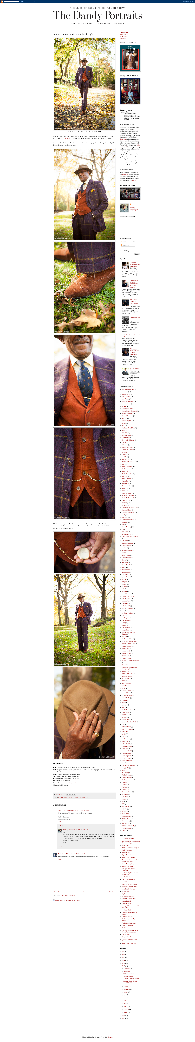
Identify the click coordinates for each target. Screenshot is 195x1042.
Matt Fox (124, 636)
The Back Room (126, 775)
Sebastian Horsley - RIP (128, 898)
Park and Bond (126, 693)
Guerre (124, 560)
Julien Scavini (126, 606)
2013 (123, 963)
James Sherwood (126, 594)
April (125, 1003)
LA (123, 610)
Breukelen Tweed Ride (128, 428)
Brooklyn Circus (126, 435)
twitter (134, 180)
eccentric (124, 503)
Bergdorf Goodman (127, 416)
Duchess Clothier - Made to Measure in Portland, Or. (129, 860)
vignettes (124, 809)
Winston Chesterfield (128, 826)
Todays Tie (125, 794)
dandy (65, 797)
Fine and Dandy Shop (128, 864)
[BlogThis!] (69, 795)
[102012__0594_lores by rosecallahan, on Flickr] (84, 333)
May (125, 1000)
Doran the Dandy (127, 493)
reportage (124, 717)
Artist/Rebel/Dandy (127, 408)
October (126, 986)
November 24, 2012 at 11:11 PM (78, 829)
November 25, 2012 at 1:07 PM (76, 854)
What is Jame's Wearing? (129, 943)
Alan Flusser (125, 399)
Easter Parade (125, 500)
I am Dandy (125, 574)
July (125, 995)
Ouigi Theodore (126, 683)
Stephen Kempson (75, 783)
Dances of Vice (126, 459)
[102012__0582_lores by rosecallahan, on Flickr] (84, 426)
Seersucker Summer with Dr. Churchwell (135, 264)
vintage (124, 811)
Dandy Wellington (127, 474)
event (123, 515)
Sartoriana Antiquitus (128, 896)
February (126, 1009)
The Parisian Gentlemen (128, 923)
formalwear (125, 532)
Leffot (123, 615)
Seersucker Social (127, 751)
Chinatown (125, 445)
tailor (123, 770)
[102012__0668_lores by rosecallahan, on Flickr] (84, 572)
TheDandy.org (126, 934)
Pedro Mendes (126, 698)
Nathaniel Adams (126, 671)
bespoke (60, 797)
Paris (123, 688)
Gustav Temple (126, 565)
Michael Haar (125, 648)
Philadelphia (125, 700)
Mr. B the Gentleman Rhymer (130, 660)
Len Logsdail (125, 618)
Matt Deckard (62, 854)
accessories (125, 392)
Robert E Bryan (126, 727)
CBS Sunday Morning (128, 440)
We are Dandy (126, 821)
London (124, 625)
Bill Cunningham (127, 420)
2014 (123, 960)
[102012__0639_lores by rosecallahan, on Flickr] (84, 130)
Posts (124, 241)
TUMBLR (123, 38)
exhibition (124, 517)
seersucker (125, 748)
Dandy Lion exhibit (127, 466)
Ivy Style (124, 591)
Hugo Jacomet (126, 572)
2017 (123, 951)
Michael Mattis (126, 651)
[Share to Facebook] (73, 795)
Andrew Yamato (126, 404)
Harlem (124, 567)
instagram (124, 582)
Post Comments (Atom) (68, 895)
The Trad (124, 787)
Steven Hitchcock (127, 760)
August (126, 992)
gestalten (124, 548)
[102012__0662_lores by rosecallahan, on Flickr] (84, 519)
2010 (123, 1018)
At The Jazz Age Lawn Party (134, 369)
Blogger (110, 1037)
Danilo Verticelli (126, 478)
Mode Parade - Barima (128, 889)
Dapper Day (125, 481)
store (123, 763)
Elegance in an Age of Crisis (130, 507)
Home (84, 892)
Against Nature (126, 394)
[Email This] (67, 795)
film (123, 524)
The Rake (124, 785)
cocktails (124, 457)
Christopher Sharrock (128, 449)
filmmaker (125, 174)
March (126, 1006)
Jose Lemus (125, 603)
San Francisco (126, 739)
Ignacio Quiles (126, 577)
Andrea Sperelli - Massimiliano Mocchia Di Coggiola (131, 842)
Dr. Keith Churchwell (128, 498)
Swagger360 (125, 768)
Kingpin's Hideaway (127, 608)
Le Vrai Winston (126, 877)
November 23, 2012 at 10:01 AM (79, 810)
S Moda (124, 736)
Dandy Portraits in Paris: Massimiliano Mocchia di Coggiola (134, 284)
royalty (124, 734)
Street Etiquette (126, 903)
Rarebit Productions (127, 710)
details (123, 490)
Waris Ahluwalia (126, 816)
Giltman (124, 553)
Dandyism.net (126, 852)
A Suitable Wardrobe (128, 389)
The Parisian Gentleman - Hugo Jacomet (134, 301)
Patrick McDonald (127, 695)
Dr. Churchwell (65, 138)
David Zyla (125, 488)
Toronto (124, 799)
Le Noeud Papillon (127, 613)
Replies (62, 826)
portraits (85, 797)
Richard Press (125, 719)
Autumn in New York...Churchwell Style (131, 977)
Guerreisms (125, 562)
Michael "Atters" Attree (128, 643)
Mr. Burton (125, 665)
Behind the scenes (127, 413)
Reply (59, 822)
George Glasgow (126, 545)
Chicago (124, 442)
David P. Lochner (127, 486)
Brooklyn (124, 433)
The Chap (124, 782)
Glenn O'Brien (126, 555)
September (127, 989)
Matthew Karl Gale (127, 639)
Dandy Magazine (126, 469)
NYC (81, 797)
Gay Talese (125, 540)
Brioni (123, 430)
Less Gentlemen (126, 620)
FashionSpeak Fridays (128, 519)
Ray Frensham (126, 712)
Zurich (124, 830)
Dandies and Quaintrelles (129, 462)
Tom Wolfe (125, 796)
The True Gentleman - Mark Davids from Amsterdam (130, 931)
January (126, 1012)
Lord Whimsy (126, 627)
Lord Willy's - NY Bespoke (129, 884)
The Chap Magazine (127, 916)
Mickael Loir (125, 656)
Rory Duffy (125, 731)
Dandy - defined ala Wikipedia (130, 848)
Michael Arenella (126, 646)
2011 (123, 1016)
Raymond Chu (126, 714)
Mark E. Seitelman (64, 810)
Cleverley (124, 454)
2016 (123, 954)
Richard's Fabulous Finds (129, 722)
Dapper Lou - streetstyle (129, 855)
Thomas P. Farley (127, 792)
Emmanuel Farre (126, 510)
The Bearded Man (127, 777)
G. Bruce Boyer (126, 534)
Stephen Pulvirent (127, 758)
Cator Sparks (125, 437)
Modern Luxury (126, 658)
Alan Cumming (126, 396)
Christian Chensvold (127, 447)
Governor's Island (127, 557)
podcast (124, 702)
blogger (124, 423)
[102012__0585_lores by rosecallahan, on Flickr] (84, 240)
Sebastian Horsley (127, 746)
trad (123, 801)
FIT (123, 529)
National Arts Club (127, 673)
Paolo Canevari (126, 686)
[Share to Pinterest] (75, 795)
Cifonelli (124, 452)
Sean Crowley (126, 743)
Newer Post (57, 892)
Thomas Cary (125, 789)
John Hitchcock (126, 598)
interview (124, 586)
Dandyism (123, 139)
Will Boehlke (125, 823)
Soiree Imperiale (126, 756)
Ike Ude (124, 579)
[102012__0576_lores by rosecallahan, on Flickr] (84, 666)
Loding (124, 622)
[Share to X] (71, 795)
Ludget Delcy (125, 630)
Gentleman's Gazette (127, 543)
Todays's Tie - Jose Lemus (129, 937)
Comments (125, 245)
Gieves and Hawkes (127, 550)
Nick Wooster (125, 678)
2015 (123, 957)
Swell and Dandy (127, 910)
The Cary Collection (127, 780)
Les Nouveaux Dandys (128, 879)
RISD (123, 724)
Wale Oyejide (125, 813)
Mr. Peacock (125, 891)
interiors (124, 584)
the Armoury (125, 772)
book (123, 425)
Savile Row (125, 741)
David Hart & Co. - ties (128, 857)
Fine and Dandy (126, 527)
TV (123, 804)
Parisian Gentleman (127, 690)
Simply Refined (126, 753)
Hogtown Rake (126, 569)
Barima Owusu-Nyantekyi (129, 411)
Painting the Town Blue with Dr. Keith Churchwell (134, 351)
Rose (64, 829)
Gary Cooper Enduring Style (130, 536)
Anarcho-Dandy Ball (128, 401)
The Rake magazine (127, 925)
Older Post (112, 892)
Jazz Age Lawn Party (128, 596)
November (127, 971)
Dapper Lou (125, 483)
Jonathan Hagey (126, 601)
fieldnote (124, 522)
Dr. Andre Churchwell (73, 797)
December (127, 968)
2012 (123, 966)
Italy (123, 589)
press (123, 707)
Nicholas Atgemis (127, 676)
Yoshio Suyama (126, 828)
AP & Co (124, 406)
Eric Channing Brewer (128, 512)
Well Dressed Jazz (128, 974)
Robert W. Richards (127, 729)
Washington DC (126, 818)
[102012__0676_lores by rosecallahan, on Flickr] (84, 759)
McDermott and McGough (129, 641)
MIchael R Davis (126, 653)
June (125, 998)
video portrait (125, 806)
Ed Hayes (124, 505)
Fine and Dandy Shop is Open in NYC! (130, 982)
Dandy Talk (125, 471)
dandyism (124, 476)
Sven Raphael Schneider (129, 765)
